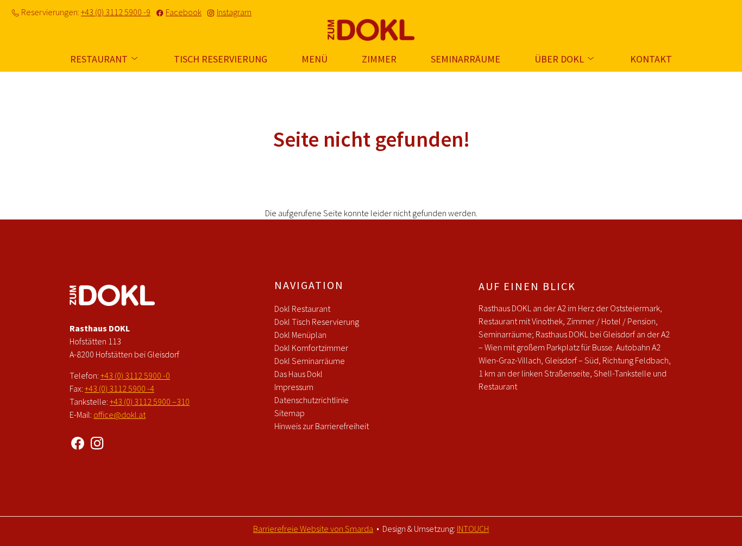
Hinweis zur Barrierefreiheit (321, 426)
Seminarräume (465, 59)
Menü (314, 59)
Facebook (184, 12)
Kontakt (651, 59)
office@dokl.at (119, 414)
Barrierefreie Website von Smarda (313, 528)
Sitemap (289, 412)
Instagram (234, 12)
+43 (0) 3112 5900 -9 (115, 12)
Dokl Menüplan (300, 334)
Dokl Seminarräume (309, 360)
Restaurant (100, 59)
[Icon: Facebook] (78, 441)
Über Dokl (560, 59)
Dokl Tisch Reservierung (316, 321)
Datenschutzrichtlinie (311, 399)
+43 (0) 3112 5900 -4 (119, 388)
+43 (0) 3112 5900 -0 (135, 375)
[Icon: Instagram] (97, 441)
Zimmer (379, 59)
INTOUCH (473, 528)
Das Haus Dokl (298, 373)
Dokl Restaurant (302, 308)
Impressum (293, 386)
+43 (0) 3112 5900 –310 (150, 401)
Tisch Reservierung (220, 59)
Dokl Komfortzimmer (311, 347)
